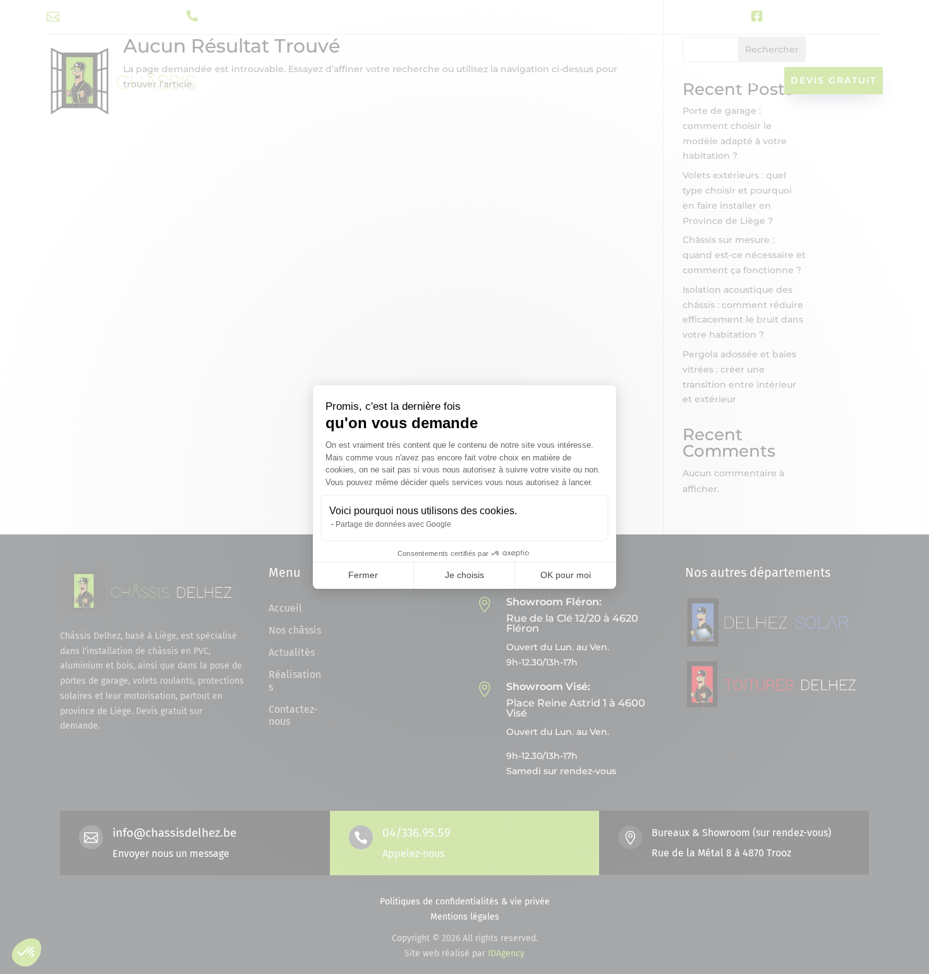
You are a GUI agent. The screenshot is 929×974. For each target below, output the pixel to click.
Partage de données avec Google (393, 524)
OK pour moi (565, 575)
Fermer (363, 575)
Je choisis (464, 575)
